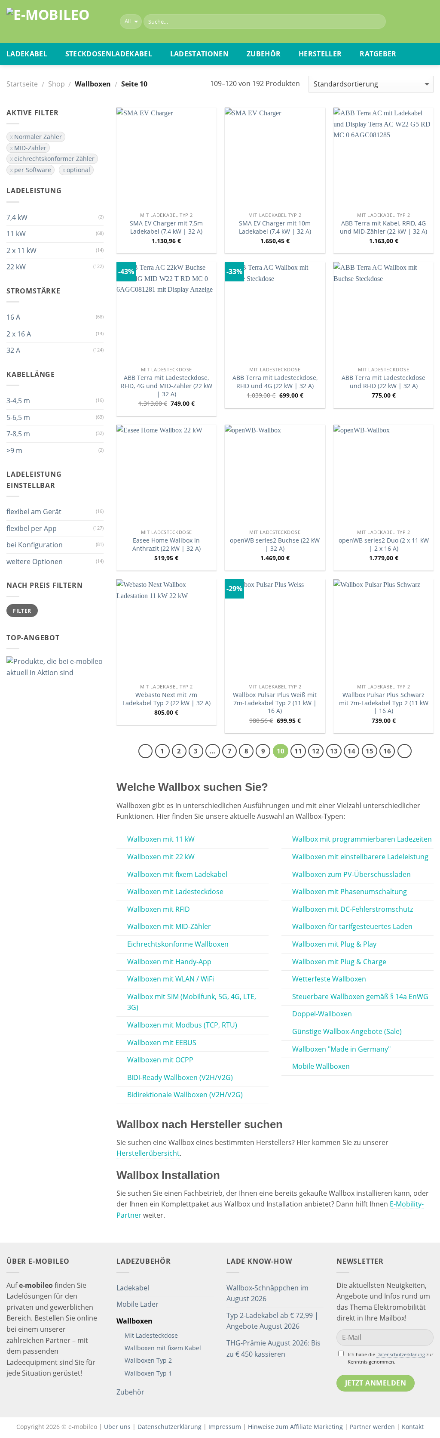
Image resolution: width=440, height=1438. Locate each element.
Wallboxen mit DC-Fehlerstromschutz (352, 909)
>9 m (14, 450)
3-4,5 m (18, 400)
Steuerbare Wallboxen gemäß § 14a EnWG (360, 996)
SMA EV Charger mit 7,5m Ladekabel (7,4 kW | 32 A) (166, 227)
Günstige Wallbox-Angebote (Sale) (347, 1031)
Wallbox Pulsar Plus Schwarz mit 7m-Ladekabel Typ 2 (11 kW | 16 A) (383, 703)
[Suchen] (378, 21)
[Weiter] (404, 751)
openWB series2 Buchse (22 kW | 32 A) (275, 544)
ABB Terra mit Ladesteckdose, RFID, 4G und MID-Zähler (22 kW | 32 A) (166, 386)
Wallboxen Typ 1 (148, 1373)
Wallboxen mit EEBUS (161, 1042)
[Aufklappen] (210, 1288)
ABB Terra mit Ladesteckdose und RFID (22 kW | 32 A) (383, 382)
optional (78, 170)
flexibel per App (31, 528)
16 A (13, 317)
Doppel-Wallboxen (322, 1013)
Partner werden (372, 1427)
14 (351, 751)
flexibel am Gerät (33, 511)
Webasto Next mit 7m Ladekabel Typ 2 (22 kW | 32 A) (166, 699)
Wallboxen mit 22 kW (161, 856)
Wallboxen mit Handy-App (169, 961)
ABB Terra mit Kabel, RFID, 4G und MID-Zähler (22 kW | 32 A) (383, 227)
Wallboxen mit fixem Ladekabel (177, 874)
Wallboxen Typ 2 (148, 1360)
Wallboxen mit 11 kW (161, 839)
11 (298, 751)
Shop (56, 84)
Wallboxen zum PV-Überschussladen (351, 874)
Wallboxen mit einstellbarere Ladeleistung (360, 856)
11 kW (16, 233)
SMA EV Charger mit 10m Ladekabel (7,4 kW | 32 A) (275, 227)
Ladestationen (199, 54)
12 (316, 751)
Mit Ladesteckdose (151, 1335)
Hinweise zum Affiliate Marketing (295, 1427)
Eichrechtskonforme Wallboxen (178, 944)
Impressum (224, 1427)
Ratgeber (378, 54)
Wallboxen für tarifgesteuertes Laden (352, 926)
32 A (13, 350)
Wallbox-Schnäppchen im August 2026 (267, 1293)
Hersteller (320, 54)
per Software (32, 170)
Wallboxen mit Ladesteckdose (175, 891)
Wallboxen (134, 1321)
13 (334, 751)
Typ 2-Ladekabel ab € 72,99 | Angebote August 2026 (272, 1321)
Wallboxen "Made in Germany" (341, 1049)
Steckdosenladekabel (108, 54)
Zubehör (264, 54)
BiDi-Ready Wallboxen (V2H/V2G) (180, 1077)
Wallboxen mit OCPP (160, 1060)
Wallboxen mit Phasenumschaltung (349, 891)
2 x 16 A (18, 334)
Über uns (118, 1427)
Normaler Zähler (38, 137)
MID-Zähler (30, 148)
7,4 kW (17, 217)
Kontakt (413, 1427)
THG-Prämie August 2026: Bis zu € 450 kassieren (273, 1348)
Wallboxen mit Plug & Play (334, 944)
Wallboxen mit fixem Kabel (163, 1348)
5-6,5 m (18, 417)
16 (387, 751)
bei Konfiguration (34, 544)
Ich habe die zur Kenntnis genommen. (390, 1358)
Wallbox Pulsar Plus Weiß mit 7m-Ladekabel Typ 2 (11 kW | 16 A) (275, 703)
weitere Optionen (34, 561)
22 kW (16, 267)
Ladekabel (26, 54)
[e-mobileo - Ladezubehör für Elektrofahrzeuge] (56, 22)
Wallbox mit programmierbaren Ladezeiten (362, 839)
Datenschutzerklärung (400, 1354)
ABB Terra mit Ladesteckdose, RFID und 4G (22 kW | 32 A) (275, 382)
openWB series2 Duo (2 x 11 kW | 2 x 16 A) (384, 544)
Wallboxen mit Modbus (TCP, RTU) (182, 1025)
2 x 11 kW (21, 250)
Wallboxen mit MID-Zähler (169, 926)
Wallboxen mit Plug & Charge (339, 961)
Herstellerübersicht (148, 1153)
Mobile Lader (137, 1304)
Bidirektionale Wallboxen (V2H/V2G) (185, 1094)
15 (369, 751)
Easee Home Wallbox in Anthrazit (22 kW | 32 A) (166, 544)
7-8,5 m (18, 433)
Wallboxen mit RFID (158, 909)
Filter (22, 610)
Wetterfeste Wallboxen (329, 979)
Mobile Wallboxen (321, 1066)
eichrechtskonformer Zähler (54, 158)
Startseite (22, 84)
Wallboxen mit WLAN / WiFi (170, 979)
